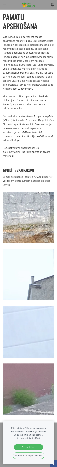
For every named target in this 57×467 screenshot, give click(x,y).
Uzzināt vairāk (24, 438)
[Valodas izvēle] (52, 5)
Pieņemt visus (28, 447)
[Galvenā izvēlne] (5, 5)
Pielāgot (36, 438)
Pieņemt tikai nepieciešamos (29, 455)
